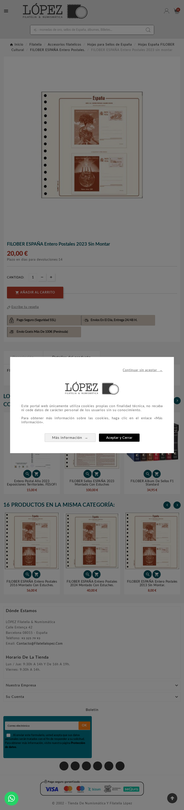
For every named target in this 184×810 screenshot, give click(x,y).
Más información (70, 437)
